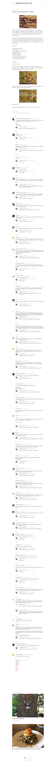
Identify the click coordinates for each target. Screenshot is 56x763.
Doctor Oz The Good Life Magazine (33, 107)
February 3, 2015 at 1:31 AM (26, 203)
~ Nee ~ (17, 337)
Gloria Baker (18, 167)
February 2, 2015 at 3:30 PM (33, 118)
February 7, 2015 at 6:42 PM (31, 279)
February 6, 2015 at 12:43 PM (31, 555)
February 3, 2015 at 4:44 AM (23, 215)
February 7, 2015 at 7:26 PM (31, 401)
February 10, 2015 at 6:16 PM (31, 636)
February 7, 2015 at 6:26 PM (31, 230)
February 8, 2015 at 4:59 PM (24, 624)
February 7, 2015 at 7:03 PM (31, 341)
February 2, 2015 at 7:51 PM (31, 137)
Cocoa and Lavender (19, 587)
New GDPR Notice (18, 718)
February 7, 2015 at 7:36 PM (31, 425)
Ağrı (16, 666)
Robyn (17, 311)
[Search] (43, 3)
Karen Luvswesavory (19, 468)
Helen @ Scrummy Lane (20, 480)
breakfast (18, 112)
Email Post (16, 111)
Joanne (17, 215)
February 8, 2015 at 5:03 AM (31, 448)
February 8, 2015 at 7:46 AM (28, 587)
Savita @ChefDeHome (20, 263)
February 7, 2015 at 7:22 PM (31, 390)
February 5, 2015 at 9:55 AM (22, 511)
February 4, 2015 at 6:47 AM (28, 468)
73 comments (17, 720)
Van (16, 667)
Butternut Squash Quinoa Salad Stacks (26, 749)
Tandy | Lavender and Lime (21, 397)
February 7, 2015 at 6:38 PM (31, 268)
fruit (21, 112)
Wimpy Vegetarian (19, 654)
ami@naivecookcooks (20, 565)
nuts (23, 112)
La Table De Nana (19, 275)
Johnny (17, 324)
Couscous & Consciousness (21, 192)
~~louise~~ (17, 624)
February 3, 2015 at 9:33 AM (24, 237)
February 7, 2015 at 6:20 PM (31, 219)
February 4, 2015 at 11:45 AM (29, 480)
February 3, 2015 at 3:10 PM (22, 311)
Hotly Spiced (18, 408)
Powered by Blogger (29, 757)
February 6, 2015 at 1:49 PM (28, 565)
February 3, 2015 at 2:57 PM (22, 299)
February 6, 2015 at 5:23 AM (25, 544)
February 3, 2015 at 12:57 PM (29, 263)
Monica (17, 226)
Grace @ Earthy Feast (20, 504)
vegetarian (28, 112)
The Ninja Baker (19, 599)
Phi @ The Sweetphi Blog (20, 373)
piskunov (30, 759)
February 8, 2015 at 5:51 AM (31, 570)
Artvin (17, 670)
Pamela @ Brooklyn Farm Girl (21, 555)
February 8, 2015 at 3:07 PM (26, 599)
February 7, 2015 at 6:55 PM (31, 317)
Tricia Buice (18, 237)
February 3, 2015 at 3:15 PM (23, 324)
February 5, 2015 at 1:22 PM (31, 522)
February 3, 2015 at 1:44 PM (27, 275)
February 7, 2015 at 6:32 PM (31, 256)
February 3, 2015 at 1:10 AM (30, 192)
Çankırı (17, 662)
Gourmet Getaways (19, 383)
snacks (25, 112)
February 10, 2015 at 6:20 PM (31, 647)
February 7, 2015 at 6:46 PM (31, 291)
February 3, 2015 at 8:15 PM (30, 373)
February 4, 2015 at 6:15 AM (25, 455)
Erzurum (17, 668)
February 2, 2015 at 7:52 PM (31, 148)
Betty (17, 144)
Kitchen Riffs (18, 493)
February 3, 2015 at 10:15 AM (30, 248)
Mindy (17, 348)
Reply (17, 131)
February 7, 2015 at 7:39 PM (31, 437)
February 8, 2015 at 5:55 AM (31, 580)
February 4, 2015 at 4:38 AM (23, 432)
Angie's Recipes (19, 203)
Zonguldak (17, 663)
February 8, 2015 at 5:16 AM (31, 486)
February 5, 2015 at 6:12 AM (28, 504)
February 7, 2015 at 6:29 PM (31, 241)
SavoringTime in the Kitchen (21, 522)
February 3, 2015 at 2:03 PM (25, 286)
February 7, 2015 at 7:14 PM (31, 366)
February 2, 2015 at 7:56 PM (31, 160)
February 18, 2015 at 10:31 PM (27, 654)
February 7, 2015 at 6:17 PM (31, 208)
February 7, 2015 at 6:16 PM (31, 196)
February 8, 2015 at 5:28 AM (31, 515)
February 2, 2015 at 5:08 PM (22, 144)
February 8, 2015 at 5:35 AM (31, 527)
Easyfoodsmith (18, 577)
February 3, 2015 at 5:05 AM (23, 226)
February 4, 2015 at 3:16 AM (24, 415)
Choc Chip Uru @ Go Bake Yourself (22, 118)
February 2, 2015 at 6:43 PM (25, 167)
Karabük (17, 664)
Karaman (17, 665)
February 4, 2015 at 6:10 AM (26, 444)
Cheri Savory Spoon (22, 126)
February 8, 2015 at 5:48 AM (31, 558)
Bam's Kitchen (18, 444)
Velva (17, 177)
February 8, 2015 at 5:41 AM (31, 537)
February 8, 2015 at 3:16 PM (29, 604)
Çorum (17, 669)
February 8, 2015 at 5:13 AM (31, 473)
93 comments (17, 750)
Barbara (17, 432)
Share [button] (13, 111)
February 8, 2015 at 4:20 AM (26, 577)
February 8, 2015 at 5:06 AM (31, 461)
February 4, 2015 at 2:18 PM (25, 493)
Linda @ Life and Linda (20, 534)
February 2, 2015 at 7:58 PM (31, 184)
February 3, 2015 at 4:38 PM (22, 348)
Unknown (17, 415)
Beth (16, 511)
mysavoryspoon (24, 3)
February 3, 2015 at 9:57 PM (30, 397)
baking (16, 112)
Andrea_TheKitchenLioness (21, 248)
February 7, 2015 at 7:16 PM (31, 376)
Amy (16, 299)
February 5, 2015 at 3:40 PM (29, 534)
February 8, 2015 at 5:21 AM (31, 497)
